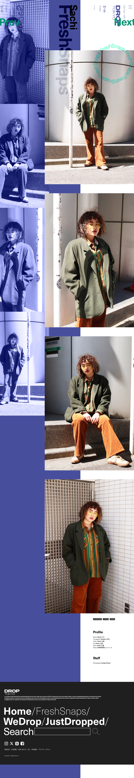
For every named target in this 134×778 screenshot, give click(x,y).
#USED (112, 619)
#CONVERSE (97, 619)
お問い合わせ (22, 749)
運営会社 (7, 749)
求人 (29, 749)
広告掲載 (14, 749)
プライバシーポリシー (44, 749)
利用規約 (34, 749)
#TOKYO (105, 619)
